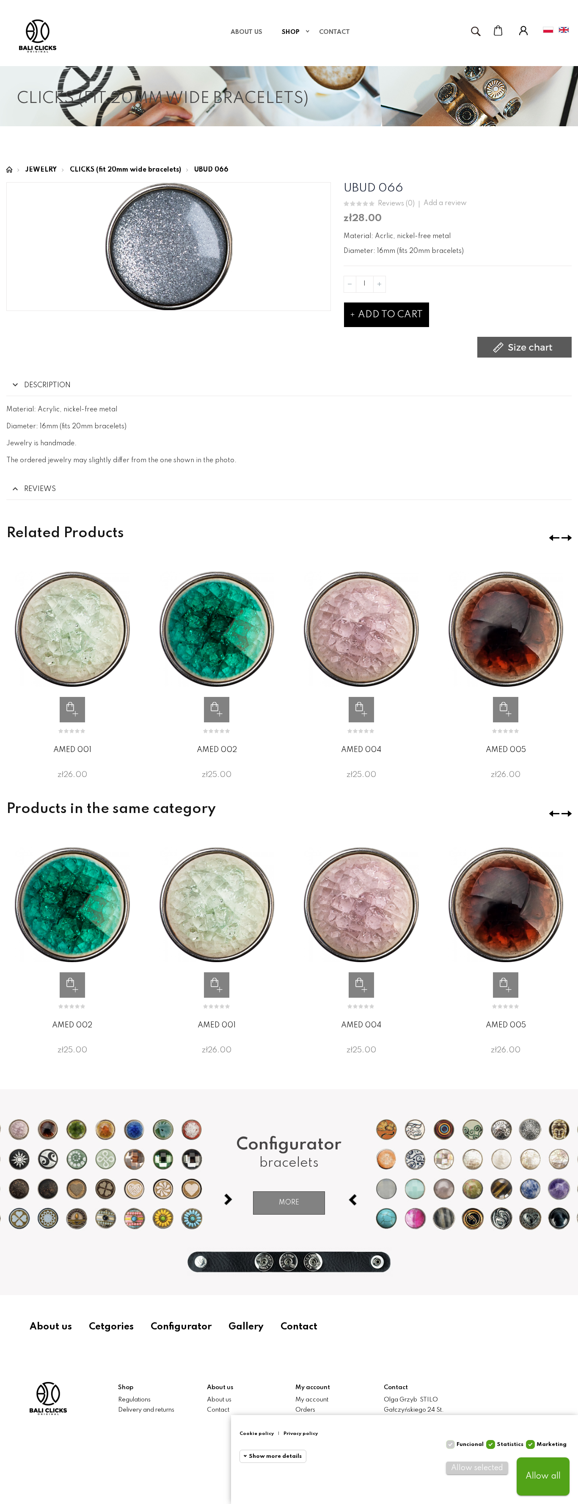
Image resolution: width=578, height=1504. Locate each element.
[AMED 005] (506, 629)
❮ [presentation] (554, 538)
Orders (305, 1410)
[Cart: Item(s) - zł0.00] (498, 30)
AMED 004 (361, 750)
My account (311, 1400)
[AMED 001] (72, 629)
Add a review (445, 203)
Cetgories (111, 1327)
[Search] (475, 31)
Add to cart (389, 314)
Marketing (552, 1444)
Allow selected (477, 1468)
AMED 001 (72, 750)
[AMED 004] (361, 629)
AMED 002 (217, 750)
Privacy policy (300, 1433)
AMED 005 (506, 750)
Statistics (510, 1444)
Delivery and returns (146, 1410)
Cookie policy (256, 1433)
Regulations (134, 1400)
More (289, 1202)
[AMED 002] (217, 629)
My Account (523, 30)
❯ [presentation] (566, 538)
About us (51, 1327)
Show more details (275, 1456)
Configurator (181, 1327)
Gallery (246, 1327)
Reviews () (396, 204)
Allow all (543, 1476)
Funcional (470, 1444)
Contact (299, 1327)
